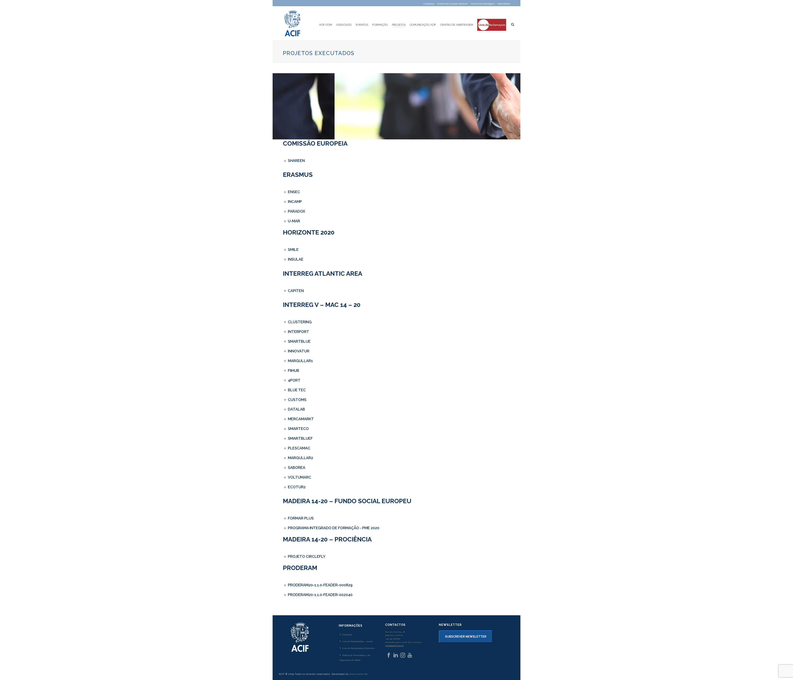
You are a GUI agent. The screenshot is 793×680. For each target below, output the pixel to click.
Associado (344, 24)
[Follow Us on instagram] (402, 655)
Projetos (399, 24)
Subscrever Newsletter (465, 636)
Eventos (362, 24)
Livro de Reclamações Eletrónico (358, 648)
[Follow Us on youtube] (409, 655)
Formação (380, 24)
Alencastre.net (359, 674)
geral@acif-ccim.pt (394, 645)
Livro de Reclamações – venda (357, 641)
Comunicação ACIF (423, 24)
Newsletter (503, 3)
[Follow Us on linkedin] (395, 655)
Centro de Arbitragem (456, 24)
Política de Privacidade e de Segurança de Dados (355, 657)
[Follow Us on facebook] (388, 655)
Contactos (347, 634)
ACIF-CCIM (325, 24)
